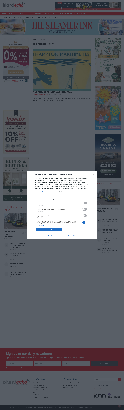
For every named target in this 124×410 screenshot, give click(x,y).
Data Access (62, 236)
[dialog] (62, 205)
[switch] (84, 203)
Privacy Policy (72, 236)
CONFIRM (49, 229)
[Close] (93, 174)
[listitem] (62, 199)
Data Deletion (52, 236)
